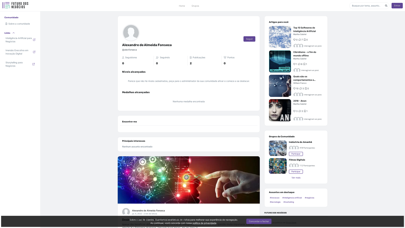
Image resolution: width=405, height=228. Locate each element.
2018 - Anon (299, 100)
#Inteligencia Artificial (292, 197)
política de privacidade (204, 223)
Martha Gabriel (299, 34)
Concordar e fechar (259, 221)
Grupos (195, 5)
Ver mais (296, 177)
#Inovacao (274, 197)
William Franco (299, 83)
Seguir (249, 39)
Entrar (397, 5)
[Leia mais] (280, 37)
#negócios (309, 197)
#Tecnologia (275, 202)
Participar (295, 154)
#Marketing (289, 202)
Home (182, 5)
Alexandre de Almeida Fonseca (148, 210)
